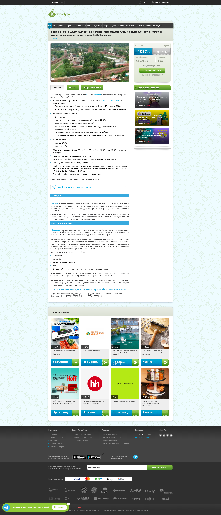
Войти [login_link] (144, 2)
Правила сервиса (56, 443)
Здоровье (70, 25)
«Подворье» (56, 230)
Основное (57, 87)
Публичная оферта (110, 440)
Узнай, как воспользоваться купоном (75, 187)
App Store (79, 457)
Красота (60, 25)
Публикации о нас (57, 437)
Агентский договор (110, 434)
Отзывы (72, 87)
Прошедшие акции (80, 440)
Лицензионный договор (113, 437)
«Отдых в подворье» (110, 100)
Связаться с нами (142, 437)
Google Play (94, 457)
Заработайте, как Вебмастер (84, 437)
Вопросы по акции (92, 87)
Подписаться (59, 507)
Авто (89, 25)
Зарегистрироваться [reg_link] (162, 2)
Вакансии (53, 440)
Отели (142, 25)
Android (97, 94)
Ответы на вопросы (57, 446)
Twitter (167, 435)
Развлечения (80, 25)
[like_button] (165, 46)
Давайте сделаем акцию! (83, 434)
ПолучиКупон (131, 25)
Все (49, 25)
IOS (88, 94)
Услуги (121, 25)
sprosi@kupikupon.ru (144, 434)
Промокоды (157, 25)
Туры (114, 25)
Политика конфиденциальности (116, 443)
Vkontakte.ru (164, 435)
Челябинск (56, 2)
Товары (106, 25)
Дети (148, 25)
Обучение (97, 25)
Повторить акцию (152, 70)
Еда (54, 25)
